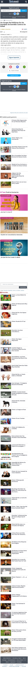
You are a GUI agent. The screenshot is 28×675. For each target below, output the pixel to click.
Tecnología (19, 662)
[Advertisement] (14, 102)
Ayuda (11, 665)
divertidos (10, 290)
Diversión (6, 290)
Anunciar (24, 666)
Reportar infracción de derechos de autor (19, 112)
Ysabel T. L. (9, 34)
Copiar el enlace (15, 70)
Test (4, 192)
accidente (18, 290)
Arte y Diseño (20, 660)
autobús (22, 290)
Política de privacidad (14, 666)
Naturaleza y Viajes (16, 658)
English (25, 29)
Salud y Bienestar (7, 658)
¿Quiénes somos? (19, 665)
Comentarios (23, 287)
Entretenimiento (8, 20)
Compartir (24, 32)
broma (14, 290)
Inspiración (12, 662)
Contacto (5, 665)
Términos (19, 16)
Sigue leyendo (14, 57)
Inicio (1, 20)
